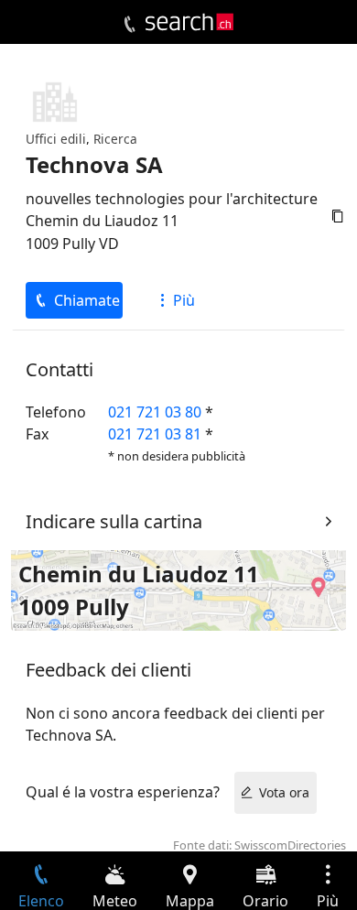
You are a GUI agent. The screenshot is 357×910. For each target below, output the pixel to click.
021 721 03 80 (154, 412)
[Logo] (189, 22)
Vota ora (284, 792)
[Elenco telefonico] (129, 25)
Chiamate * (88, 300)
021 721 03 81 (154, 434)
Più (184, 300)
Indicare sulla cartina (114, 521)
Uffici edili (56, 138)
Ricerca (115, 138)
